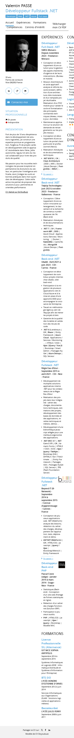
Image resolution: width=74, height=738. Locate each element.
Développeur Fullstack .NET (50, 363)
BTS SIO (46, 677)
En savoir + (48, 174)
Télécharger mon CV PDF (59, 24)
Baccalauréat (49, 708)
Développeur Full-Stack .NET (50, 45)
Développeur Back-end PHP (49, 566)
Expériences (52, 37)
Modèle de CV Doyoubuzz (37, 733)
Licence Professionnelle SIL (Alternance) (51, 643)
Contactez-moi (19, 102)
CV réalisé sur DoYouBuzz (17, 192)
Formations (52, 633)
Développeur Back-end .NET (50, 180)
